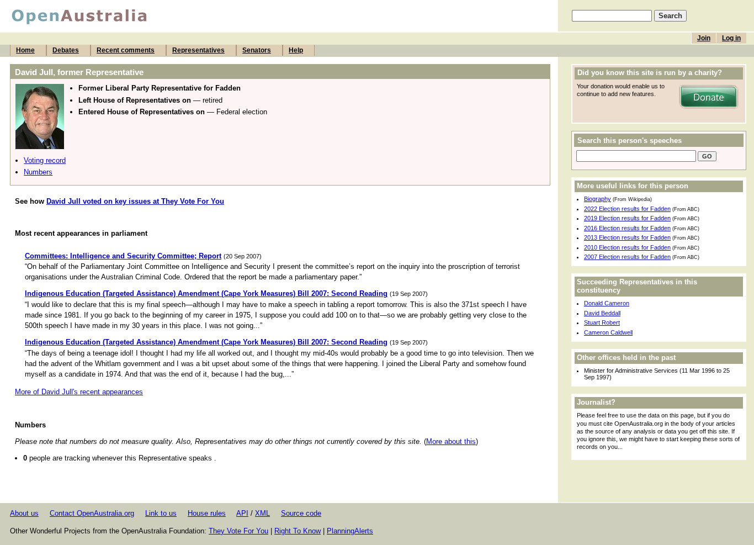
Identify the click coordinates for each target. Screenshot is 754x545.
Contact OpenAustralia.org (92, 513)
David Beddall (602, 313)
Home (25, 50)
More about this (451, 441)
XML (262, 513)
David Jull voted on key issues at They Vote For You (135, 201)
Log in (731, 38)
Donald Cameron (606, 303)
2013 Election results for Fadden (627, 237)
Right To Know (297, 531)
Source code (301, 513)
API (242, 513)
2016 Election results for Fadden (627, 228)
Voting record (45, 160)
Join (703, 38)
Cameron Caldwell (608, 332)
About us (24, 513)
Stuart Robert (602, 322)
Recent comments (126, 50)
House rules (207, 513)
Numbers (38, 172)
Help (296, 50)
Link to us (161, 513)
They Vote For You (238, 531)
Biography (597, 198)
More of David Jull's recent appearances (79, 392)
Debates (65, 50)
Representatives (198, 50)
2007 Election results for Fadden (627, 256)
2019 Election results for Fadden (627, 218)
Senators (256, 50)
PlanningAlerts (350, 531)
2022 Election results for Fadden (627, 208)
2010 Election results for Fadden (627, 247)
